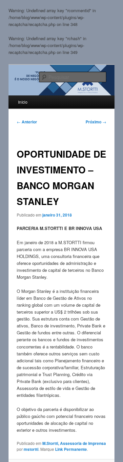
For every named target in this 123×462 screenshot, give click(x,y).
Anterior (27, 122)
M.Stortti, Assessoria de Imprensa (74, 443)
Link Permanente (71, 449)
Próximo (96, 122)
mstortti (31, 449)
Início (23, 102)
